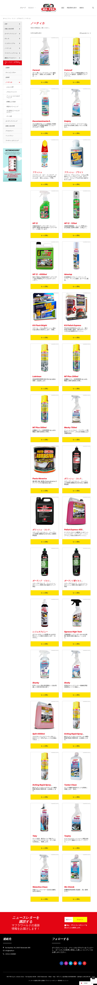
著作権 (60, 980)
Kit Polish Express (72, 325)
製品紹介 (31, 8)
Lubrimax (36, 376)
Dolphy (67, 121)
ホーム (5, 18)
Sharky (35, 683)
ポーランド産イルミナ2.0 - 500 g (78, 581)
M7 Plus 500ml (39, 427)
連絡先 (81, 8)
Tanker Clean (70, 785)
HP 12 (35, 223)
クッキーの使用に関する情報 (37, 980)
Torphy (67, 836)
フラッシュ (37, 172)
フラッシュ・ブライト (73, 172)
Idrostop (68, 274)
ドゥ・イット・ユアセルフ (15, 18)
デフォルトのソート (84, 33)
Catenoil (68, 70)
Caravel (36, 70)
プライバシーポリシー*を (79, 925)
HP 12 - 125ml (70, 223)
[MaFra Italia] (48, 7)
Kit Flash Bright (39, 325)
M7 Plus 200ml (71, 376)
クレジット (65, 980)
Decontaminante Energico (44, 121)
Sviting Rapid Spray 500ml (44, 785)
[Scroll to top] (93, 977)
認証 (62, 8)
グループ (23, 8)
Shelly (67, 683)
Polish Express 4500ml (75, 529)
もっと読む (44, 82)
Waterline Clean (40, 887)
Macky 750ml (70, 427)
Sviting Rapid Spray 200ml (76, 734)
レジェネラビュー (40, 632)
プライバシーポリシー (51, 980)
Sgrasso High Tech (73, 632)
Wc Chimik (69, 887)
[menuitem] (23, 7)
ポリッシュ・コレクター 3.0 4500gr (48, 529)
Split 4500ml (38, 734)
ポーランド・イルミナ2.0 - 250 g (46, 581)
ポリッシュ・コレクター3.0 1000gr (79, 478)
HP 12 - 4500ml (39, 274)
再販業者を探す (72, 8)
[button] (93, 7)
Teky (34, 836)
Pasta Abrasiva (39, 478)
